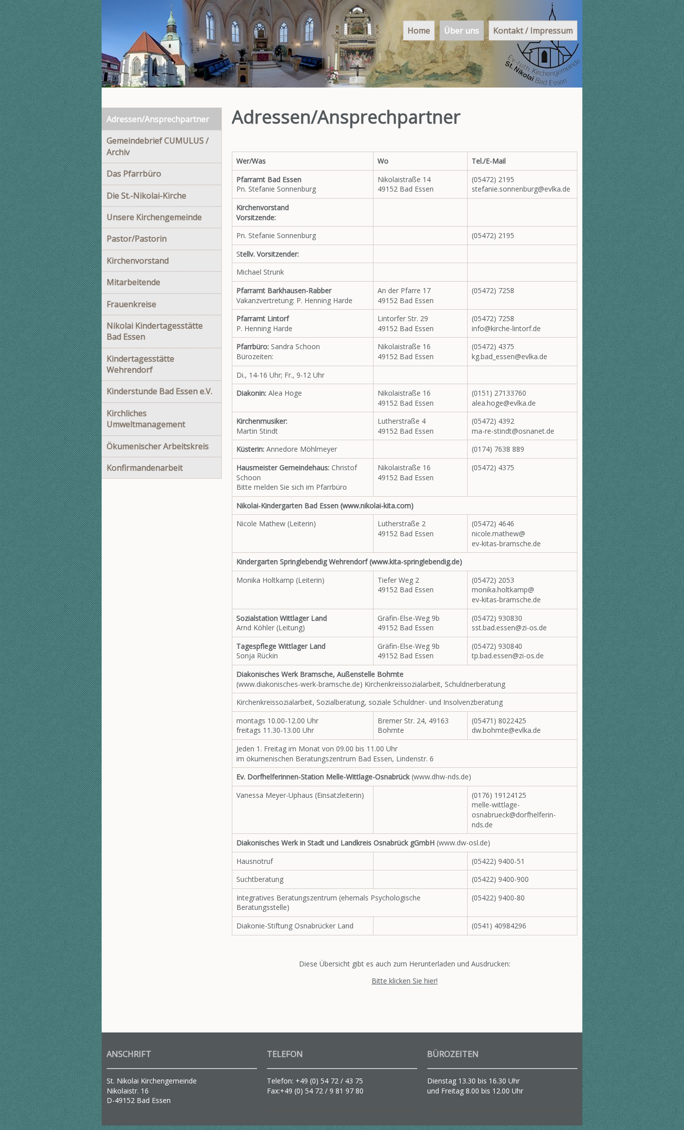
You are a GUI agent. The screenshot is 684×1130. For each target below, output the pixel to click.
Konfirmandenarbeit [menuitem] (145, 467)
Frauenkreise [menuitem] (131, 304)
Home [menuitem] (419, 30)
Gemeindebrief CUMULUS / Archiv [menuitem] (158, 146)
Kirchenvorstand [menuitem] (138, 260)
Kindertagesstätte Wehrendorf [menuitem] (140, 364)
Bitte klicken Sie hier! (405, 980)
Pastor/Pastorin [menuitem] (137, 238)
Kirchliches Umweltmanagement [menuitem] (146, 419)
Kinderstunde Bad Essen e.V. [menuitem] (159, 391)
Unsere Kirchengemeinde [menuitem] (154, 217)
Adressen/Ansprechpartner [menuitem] (158, 119)
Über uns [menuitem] (461, 30)
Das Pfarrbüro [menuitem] (134, 173)
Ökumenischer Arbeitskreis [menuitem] (158, 446)
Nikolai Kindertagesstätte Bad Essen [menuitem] (155, 331)
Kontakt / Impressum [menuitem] (533, 30)
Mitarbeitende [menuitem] (133, 282)
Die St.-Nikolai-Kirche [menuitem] (146, 195)
